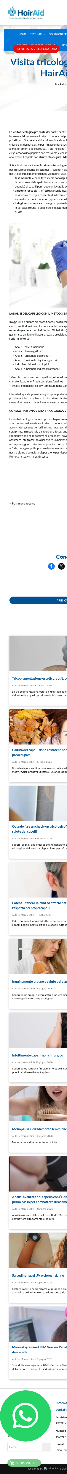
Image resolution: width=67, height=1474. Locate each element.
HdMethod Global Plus (52, 330)
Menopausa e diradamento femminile (39, 1129)
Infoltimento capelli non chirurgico (37, 1055)
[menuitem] (22, 34)
